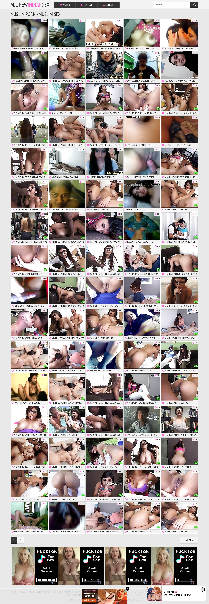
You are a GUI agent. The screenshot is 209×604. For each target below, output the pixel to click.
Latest (88, 5)
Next (188, 540)
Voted (66, 5)
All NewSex (30, 5)
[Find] (194, 5)
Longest (110, 5)
